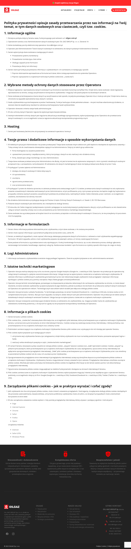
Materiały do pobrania (46, 514)
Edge (14, 403)
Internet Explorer (18, 407)
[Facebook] (7, 534)
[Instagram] (13, 534)
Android (15, 430)
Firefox (15, 418)
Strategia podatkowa (45, 519)
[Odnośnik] (12, 10)
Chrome (15, 410)
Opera (14, 421)
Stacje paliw (42, 509)
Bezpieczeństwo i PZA (45, 517)
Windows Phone (18, 437)
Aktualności (41, 511)
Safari (14, 414)
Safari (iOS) (16, 433)
